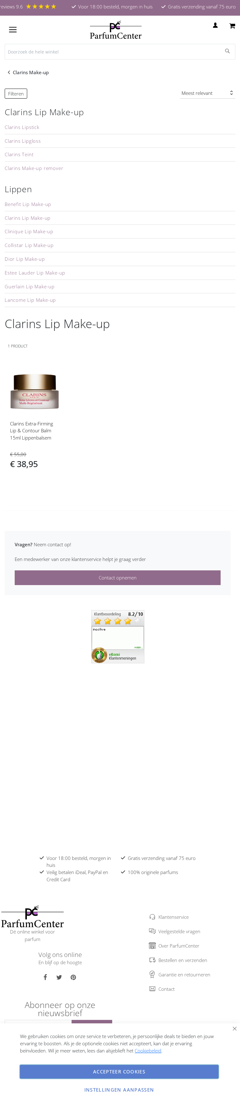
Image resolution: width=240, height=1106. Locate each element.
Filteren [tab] (16, 93)
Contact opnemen (118, 577)
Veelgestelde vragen (179, 931)
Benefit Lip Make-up (28, 204)
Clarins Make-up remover (34, 168)
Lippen (18, 189)
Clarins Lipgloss (23, 141)
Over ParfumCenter (178, 946)
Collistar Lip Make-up (29, 245)
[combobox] (120, 51)
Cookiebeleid (148, 1050)
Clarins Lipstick (22, 127)
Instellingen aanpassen (119, 1090)
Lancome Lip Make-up (30, 300)
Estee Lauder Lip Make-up (35, 273)
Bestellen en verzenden (182, 960)
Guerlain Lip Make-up (30, 286)
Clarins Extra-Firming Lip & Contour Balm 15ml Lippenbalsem (31, 430)
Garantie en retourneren (184, 974)
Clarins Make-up (31, 72)
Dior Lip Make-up (25, 259)
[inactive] (117, 636)
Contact (166, 989)
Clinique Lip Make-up (29, 231)
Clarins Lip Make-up (44, 112)
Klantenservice (173, 917)
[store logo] (116, 29)
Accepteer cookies (119, 1071)
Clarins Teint (19, 154)
